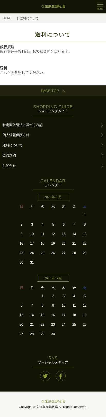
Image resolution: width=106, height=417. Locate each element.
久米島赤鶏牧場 (53, 401)
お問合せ (9, 165)
